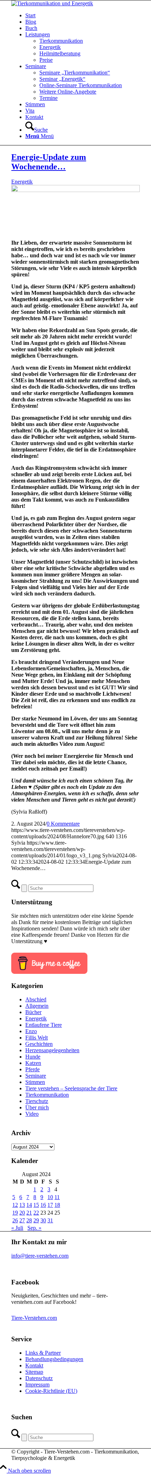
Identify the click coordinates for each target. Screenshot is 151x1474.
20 (22, 1213)
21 (29, 1213)
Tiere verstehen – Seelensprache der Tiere (71, 1088)
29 (36, 1220)
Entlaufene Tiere (43, 1025)
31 (50, 1220)
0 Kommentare (63, 824)
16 (43, 1205)
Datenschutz (39, 1378)
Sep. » (34, 1228)
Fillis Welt (36, 1038)
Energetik (22, 182)
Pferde (32, 1069)
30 (43, 1220)
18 (57, 1205)
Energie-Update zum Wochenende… (48, 161)
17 (50, 1205)
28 (29, 1220)
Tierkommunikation (47, 1095)
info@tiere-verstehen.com (39, 1256)
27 (22, 1220)
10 (50, 1197)
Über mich (37, 1107)
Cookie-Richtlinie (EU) (51, 1391)
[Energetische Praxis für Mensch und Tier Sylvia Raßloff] (75, 190)
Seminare (35, 1076)
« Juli (17, 1228)
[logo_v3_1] (52, 3)
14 (29, 1205)
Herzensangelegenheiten (52, 1050)
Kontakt (34, 1365)
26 (15, 1220)
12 (15, 1205)
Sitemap (34, 1372)
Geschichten (39, 1044)
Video (32, 1114)
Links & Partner (43, 1353)
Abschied (35, 999)
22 (36, 1213)
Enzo (31, 1031)
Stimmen (35, 1082)
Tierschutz (36, 1101)
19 (15, 1213)
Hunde (32, 1057)
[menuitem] (82, 15)
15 (36, 1205)
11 (57, 1197)
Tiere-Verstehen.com (34, 1318)
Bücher (33, 1012)
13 (22, 1205)
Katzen (33, 1063)
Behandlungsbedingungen (54, 1359)
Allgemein (36, 1006)
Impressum (37, 1385)
